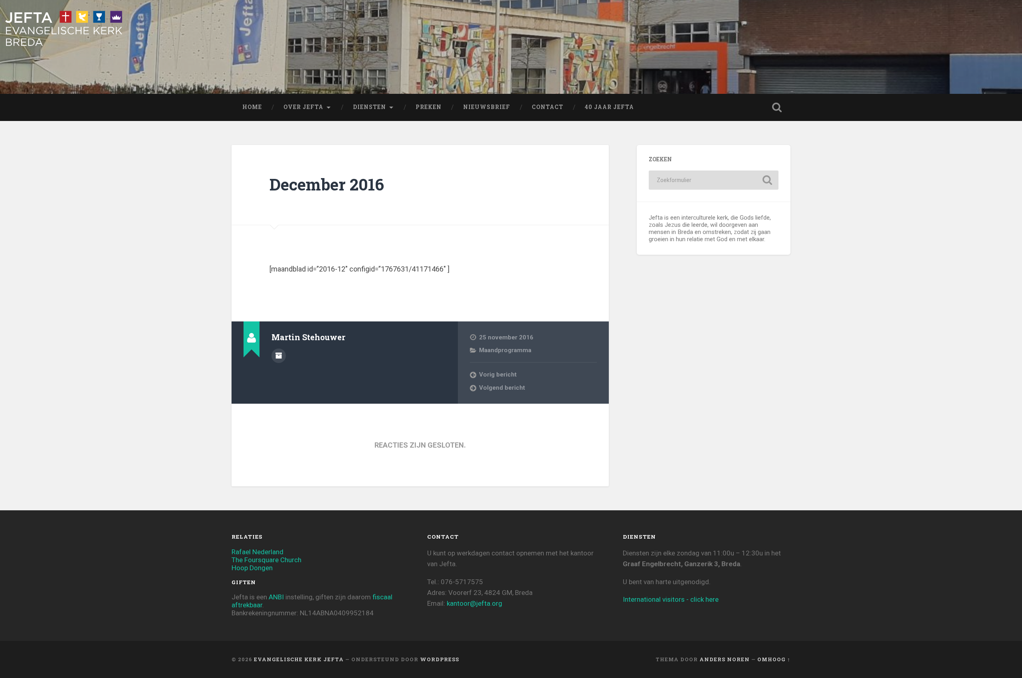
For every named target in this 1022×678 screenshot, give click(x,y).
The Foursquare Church (266, 560)
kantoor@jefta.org (474, 603)
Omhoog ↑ (773, 659)
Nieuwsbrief (486, 107)
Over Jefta (303, 107)
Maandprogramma (505, 350)
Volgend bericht (502, 387)
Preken (429, 107)
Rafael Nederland (257, 552)
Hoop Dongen (252, 568)
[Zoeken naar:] (713, 180)
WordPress (439, 659)
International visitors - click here (671, 599)
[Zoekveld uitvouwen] (776, 107)
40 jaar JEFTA (609, 107)
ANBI (276, 597)
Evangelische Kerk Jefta (299, 659)
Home (252, 107)
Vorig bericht (498, 374)
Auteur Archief (278, 356)
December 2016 (326, 184)
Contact (547, 107)
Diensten (369, 107)
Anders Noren (724, 659)
